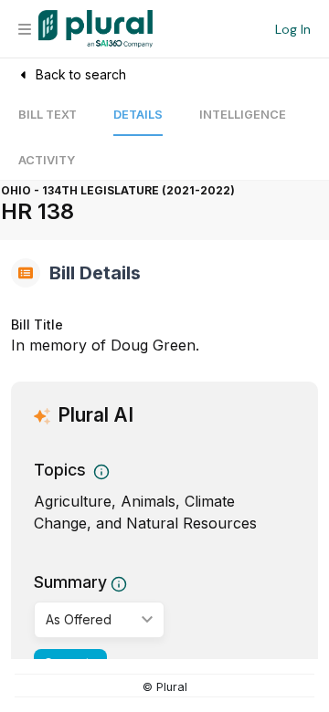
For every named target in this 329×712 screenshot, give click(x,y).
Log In (293, 29)
